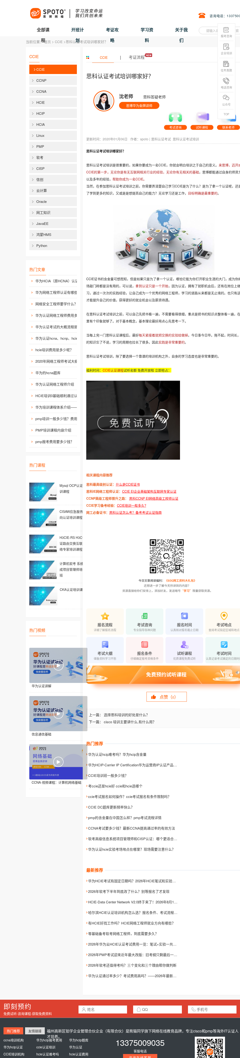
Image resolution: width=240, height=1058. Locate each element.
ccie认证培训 (45, 1047)
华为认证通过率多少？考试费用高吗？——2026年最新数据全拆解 (139, 975)
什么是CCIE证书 (128, 484)
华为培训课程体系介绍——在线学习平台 (61, 407)
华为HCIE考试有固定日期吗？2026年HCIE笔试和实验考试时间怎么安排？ (146, 880)
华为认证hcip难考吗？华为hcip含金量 (117, 754)
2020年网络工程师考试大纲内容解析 (61, 361)
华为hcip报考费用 (49, 1040)
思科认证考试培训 (186, 139)
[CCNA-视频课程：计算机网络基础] (58, 761)
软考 (39, 157)
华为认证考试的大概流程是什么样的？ (61, 326)
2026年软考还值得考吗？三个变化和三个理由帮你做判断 (132, 965)
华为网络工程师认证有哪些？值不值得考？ (61, 292)
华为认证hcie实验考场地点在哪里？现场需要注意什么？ (131, 849)
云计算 (41, 190)
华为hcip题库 (78, 1040)
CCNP (41, 80)
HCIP (40, 113)
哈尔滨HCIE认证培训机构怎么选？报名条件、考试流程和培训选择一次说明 (147, 912)
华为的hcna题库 (47, 372)
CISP (40, 168)
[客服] (175, 119)
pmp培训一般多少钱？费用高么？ (61, 418)
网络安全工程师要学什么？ (56, 303)
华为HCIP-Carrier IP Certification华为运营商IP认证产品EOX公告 (138, 764)
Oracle (41, 201)
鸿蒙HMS (43, 234)
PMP (40, 146)
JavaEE (42, 223)
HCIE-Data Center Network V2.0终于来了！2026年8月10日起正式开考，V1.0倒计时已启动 (158, 901)
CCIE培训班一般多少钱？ (108, 775)
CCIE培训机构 (14, 1054)
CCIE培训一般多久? (131, 505)
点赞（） (169, 697)
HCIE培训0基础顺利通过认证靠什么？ (61, 395)
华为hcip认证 (13, 1047)
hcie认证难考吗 (47, 1054)
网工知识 (43, 212)
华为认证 (75, 1047)
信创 (39, 179)
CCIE (59, 41)
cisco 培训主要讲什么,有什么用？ (130, 721)
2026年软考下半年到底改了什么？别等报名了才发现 (128, 891)
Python (41, 245)
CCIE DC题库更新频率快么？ (111, 807)
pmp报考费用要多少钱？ (54, 441)
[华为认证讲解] (58, 665)
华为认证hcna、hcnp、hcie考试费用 (61, 338)
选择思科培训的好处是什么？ (127, 714)
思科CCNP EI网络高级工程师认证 (153, 498)
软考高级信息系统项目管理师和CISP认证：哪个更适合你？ (134, 838)
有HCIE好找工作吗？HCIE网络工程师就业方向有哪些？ (131, 922)
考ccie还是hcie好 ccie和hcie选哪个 (115, 785)
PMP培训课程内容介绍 (53, 430)
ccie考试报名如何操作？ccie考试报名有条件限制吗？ (129, 796)
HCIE (40, 102)
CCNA (41, 91)
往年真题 (226, 70)
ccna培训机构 (14, 1040)
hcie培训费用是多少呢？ (54, 349)
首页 (47, 41)
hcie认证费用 (78, 1054)
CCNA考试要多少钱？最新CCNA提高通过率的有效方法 (131, 828)
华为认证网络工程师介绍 (54, 384)
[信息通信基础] (58, 713)
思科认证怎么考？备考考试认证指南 (135, 512)
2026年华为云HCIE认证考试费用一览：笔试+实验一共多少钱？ (137, 944)
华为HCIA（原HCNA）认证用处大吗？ (61, 280)
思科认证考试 (161, 139)
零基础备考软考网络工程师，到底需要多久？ (123, 933)
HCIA (40, 124)
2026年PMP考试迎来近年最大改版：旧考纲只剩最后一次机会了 (138, 954)
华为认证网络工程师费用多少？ (60, 315)
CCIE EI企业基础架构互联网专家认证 (149, 491)
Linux (40, 135)
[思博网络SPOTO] (66, 11)
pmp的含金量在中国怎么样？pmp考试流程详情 (124, 817)
